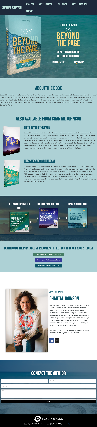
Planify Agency (68, 424)
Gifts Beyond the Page (37, 127)
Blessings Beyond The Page (39, 161)
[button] (8, 222)
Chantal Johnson (12, 7)
